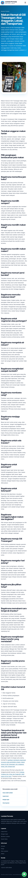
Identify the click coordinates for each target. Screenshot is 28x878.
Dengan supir (6, 799)
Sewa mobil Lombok (8, 792)
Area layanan (6, 803)
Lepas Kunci (4, 831)
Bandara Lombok (5, 836)
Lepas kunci (6, 796)
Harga (2, 848)
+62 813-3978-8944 (6, 867)
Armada (3, 846)
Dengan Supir (4, 834)
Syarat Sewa (4, 839)
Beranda (3, 11)
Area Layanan (4, 851)
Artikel (2, 853)
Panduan (7, 11)
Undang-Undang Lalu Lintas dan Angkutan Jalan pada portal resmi (12, 774)
